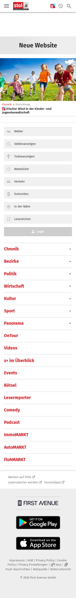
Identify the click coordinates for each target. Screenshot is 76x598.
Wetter (18, 131)
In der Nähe (22, 206)
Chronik (7, 104)
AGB (30, 560)
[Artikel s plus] (38, 79)
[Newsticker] (60, 6)
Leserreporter (17, 397)
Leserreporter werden (23, 482)
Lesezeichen (22, 219)
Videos (10, 348)
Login (40, 231)
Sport (9, 311)
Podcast (12, 422)
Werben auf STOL (19, 477)
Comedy (12, 410)
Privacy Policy (45, 560)
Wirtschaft (14, 286)
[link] (38, 110)
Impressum (17, 560)
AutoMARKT (15, 447)
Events (10, 373)
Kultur (10, 298)
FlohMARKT (15, 459)
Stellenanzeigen (25, 144)
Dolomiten (21, 194)
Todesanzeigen (24, 156)
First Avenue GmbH (43, 577)
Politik (10, 274)
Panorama (14, 323)
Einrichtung (23, 104)
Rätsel (10, 385)
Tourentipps (52, 482)
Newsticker (21, 169)
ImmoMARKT (16, 434)
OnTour (11, 335)
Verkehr (19, 181)
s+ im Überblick (19, 360)
